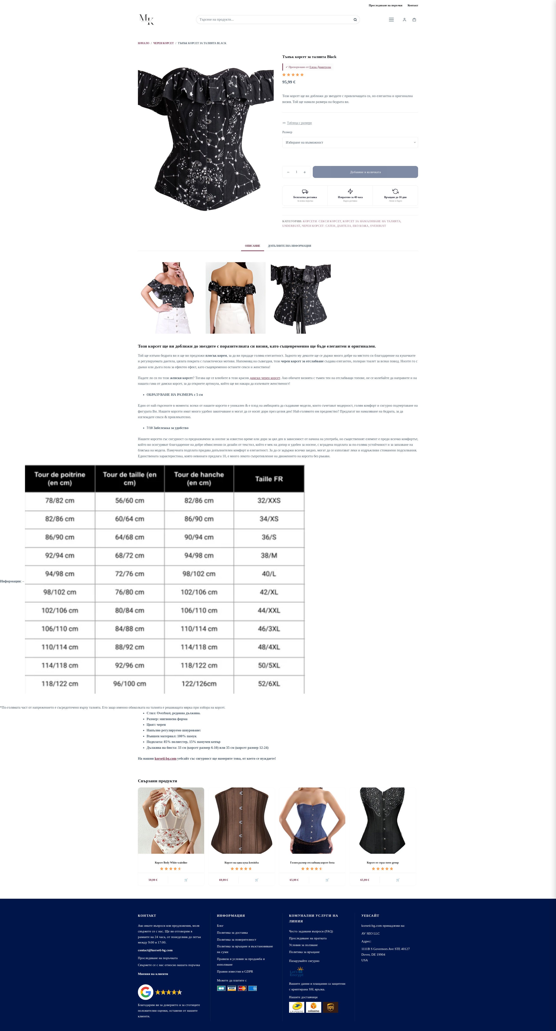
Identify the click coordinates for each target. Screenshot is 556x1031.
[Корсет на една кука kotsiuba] (241, 820)
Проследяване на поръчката (158, 958)
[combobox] (275, 20)
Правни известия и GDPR (235, 971)
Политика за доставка (232, 932)
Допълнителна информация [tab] (289, 245)
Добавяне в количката (365, 172)
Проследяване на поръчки (385, 5)
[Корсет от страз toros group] (383, 820)
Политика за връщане (304, 952)
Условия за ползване (303, 945)
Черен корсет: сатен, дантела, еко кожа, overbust (344, 225)
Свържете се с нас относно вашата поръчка (169, 965)
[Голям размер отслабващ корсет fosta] (312, 820)
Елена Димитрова (320, 67)
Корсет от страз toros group (383, 862)
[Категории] (391, 19)
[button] (297, 123)
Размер (287, 132)
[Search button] (355, 19)
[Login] (404, 19)
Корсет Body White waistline (171, 862)
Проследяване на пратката (308, 938)
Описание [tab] (252, 245)
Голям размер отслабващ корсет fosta (312, 862)
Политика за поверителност (236, 939)
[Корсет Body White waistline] (171, 820)
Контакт (413, 5)
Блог (220, 925)
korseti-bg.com (165, 758)
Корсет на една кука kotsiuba (242, 862)
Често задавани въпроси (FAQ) (311, 931)
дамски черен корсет (265, 378)
